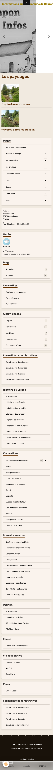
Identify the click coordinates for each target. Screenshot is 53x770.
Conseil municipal (13, 174)
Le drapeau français (14, 577)
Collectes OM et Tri (13, 478)
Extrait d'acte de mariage (16, 368)
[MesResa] (43, 766)
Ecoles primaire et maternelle (18, 646)
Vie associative (12, 160)
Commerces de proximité (16, 508)
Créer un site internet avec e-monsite (26, 745)
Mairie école (26, 327)
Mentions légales (27, 759)
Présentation (11, 396)
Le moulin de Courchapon (16, 443)
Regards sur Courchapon (16, 147)
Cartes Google (12, 691)
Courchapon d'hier (26, 345)
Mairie (8, 467)
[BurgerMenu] (5, 8)
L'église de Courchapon (15, 414)
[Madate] (26, 766)
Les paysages (26, 339)
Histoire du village (13, 154)
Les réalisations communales (18, 548)
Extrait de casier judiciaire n (17, 380)
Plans (8, 200)
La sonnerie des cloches (16, 583)
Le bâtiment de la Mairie (16, 408)
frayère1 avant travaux (15, 104)
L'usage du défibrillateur (16, 502)
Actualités (26, 269)
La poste (9, 496)
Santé (8, 490)
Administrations (12, 298)
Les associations (13, 662)
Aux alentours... (12, 304)
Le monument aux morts (16, 432)
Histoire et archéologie (15, 402)
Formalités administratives (17, 460)
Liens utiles (10, 194)
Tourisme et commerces (16, 292)
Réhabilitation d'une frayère (17, 623)
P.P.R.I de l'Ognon (13, 629)
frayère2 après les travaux (18, 129)
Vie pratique (11, 167)
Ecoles (8, 187)
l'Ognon (9, 180)
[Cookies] (6, 764)
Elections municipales (15, 595)
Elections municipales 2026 (17, 542)
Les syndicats (11, 560)
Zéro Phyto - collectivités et (17, 589)
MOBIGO (9, 514)
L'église (26, 321)
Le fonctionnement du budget (18, 571)
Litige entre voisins (14, 525)
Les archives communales (17, 426)
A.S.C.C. (9, 668)
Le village (26, 333)
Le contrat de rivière (14, 617)
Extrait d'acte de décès (15, 374)
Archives (26, 275)
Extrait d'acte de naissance (17, 362)
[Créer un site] (10, 766)
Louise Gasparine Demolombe (18, 437)
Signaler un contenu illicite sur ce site (26, 748)
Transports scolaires (14, 519)
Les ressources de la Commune (19, 565)
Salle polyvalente (13, 473)
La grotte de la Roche (15, 420)
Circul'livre (10, 674)
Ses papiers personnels (15, 484)
